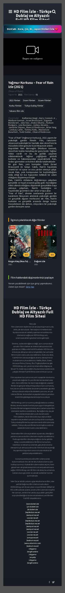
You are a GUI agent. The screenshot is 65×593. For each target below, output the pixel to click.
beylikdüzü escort (33, 512)
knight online (33, 551)
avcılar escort (32, 518)
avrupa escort (32, 537)
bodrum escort (32, 540)
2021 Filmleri (14, 100)
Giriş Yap (30, 286)
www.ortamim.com (33, 543)
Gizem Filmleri (44, 100)
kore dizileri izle (33, 504)
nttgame (32, 549)
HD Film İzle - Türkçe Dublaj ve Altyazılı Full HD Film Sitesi (33, 15)
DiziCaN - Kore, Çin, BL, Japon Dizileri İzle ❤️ (32, 29)
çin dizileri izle (32, 506)
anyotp (33, 557)
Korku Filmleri (15, 105)
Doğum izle (39, 261)
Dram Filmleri (29, 100)
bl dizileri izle (33, 509)
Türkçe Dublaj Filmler (33, 105)
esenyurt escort (33, 515)
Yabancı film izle (16, 111)
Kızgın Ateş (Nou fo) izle (20, 261)
